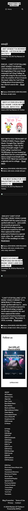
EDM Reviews (9, 460)
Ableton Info (9, 397)
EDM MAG (8, 440)
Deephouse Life (10, 419)
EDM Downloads (10, 437)
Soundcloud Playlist (11, 478)
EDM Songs (8, 442)
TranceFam (8, 489)
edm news (11, 171)
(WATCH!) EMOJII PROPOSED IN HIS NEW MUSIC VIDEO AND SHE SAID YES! (12, 262)
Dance (5, 92)
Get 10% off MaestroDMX (14, 348)
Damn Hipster (9, 412)
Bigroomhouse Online (11, 410)
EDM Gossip (8, 421)
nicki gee (22, 171)
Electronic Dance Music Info (13, 467)
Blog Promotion (8, 500)
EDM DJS (7, 435)
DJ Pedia (7, 429)
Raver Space (8, 476)
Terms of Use (20, 500)
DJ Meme (7, 423)
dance (5, 94)
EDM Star (8, 465)
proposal (23, 328)
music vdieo (16, 328)
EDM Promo (8, 446)
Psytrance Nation (10, 483)
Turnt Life (8, 492)
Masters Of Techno (15, 4)
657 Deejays (8, 394)
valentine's (11, 250)
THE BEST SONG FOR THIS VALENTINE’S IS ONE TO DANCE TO (13, 181)
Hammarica (8, 470)
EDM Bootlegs (9, 451)
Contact (18, 503)
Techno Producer (10, 485)
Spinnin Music (9, 481)
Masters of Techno (11, 474)
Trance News (9, 487)
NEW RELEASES (21, 92)
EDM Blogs (8, 433)
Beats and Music (10, 408)
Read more (5, 241)
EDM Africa (8, 449)
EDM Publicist (9, 457)
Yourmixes (8, 494)
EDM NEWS (12, 92)
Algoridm (8, 399)
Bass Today (8, 401)
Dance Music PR (10, 417)
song (6, 250)
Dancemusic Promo (11, 414)
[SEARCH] (22, 9)
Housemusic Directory (12, 472)
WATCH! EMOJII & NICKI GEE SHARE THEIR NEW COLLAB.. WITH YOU (12, 104)
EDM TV (7, 444)
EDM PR (7, 455)
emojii (10, 94)
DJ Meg (7, 431)
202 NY (7, 392)
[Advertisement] (14, 26)
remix (14, 94)
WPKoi (18, 509)
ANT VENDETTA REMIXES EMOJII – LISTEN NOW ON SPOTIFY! (13, 51)
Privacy (10, 503)
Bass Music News (10, 403)
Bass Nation (8, 405)
